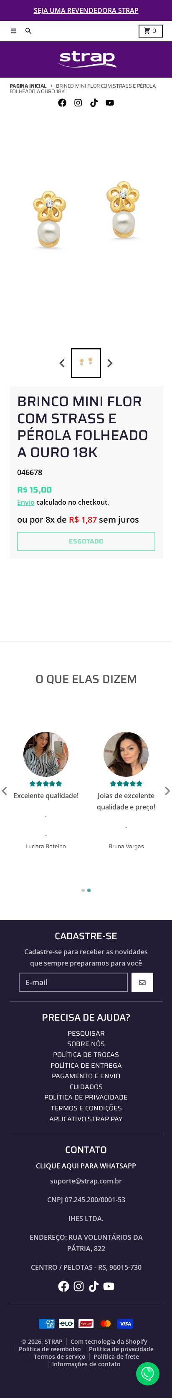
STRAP (54, 1341)
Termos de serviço (60, 1356)
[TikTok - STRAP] (94, 103)
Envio (26, 502)
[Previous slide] (62, 363)
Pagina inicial (28, 86)
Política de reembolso (50, 1349)
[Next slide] (109, 363)
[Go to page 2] (89, 890)
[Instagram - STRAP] (78, 103)
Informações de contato (86, 1364)
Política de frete (116, 1356)
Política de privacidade (121, 1349)
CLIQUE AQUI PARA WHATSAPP (86, 1165)
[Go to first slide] (167, 791)
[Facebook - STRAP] (62, 103)
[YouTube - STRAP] (110, 103)
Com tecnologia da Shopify (109, 1341)
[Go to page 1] (83, 890)
